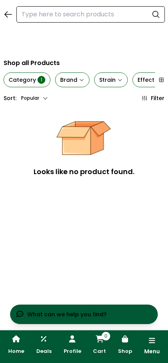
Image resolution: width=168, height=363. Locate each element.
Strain (107, 80)
